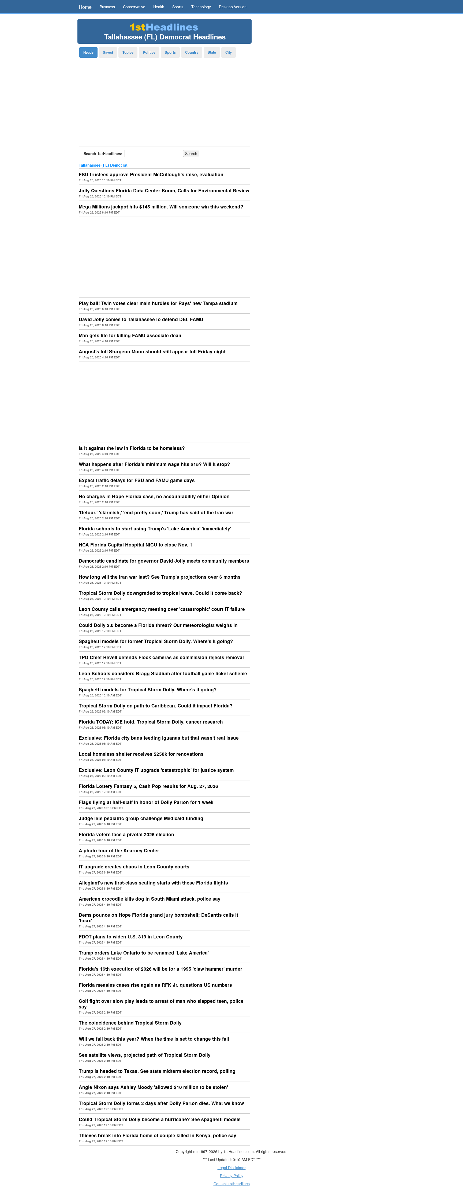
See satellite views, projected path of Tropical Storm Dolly (145, 1055)
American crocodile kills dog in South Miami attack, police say (150, 899)
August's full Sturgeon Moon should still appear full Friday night (152, 351)
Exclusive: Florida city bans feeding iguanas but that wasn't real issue (159, 738)
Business (107, 6)
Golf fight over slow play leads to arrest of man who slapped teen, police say (161, 1004)
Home (85, 6)
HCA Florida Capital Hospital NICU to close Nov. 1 (135, 544)
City (228, 52)
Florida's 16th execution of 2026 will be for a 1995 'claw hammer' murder (160, 969)
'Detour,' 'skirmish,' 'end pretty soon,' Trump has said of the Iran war (156, 512)
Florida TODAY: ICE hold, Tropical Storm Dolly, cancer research (151, 721)
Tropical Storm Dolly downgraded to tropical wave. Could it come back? (160, 593)
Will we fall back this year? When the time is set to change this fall (154, 1039)
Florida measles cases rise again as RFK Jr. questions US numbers (155, 985)
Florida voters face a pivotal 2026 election (126, 834)
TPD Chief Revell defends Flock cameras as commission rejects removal (161, 657)
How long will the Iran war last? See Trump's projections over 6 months (160, 577)
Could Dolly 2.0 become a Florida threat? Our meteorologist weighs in (158, 625)
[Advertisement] (164, 107)
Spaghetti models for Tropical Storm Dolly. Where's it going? (148, 689)
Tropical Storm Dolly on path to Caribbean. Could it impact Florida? (156, 705)
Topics (127, 52)
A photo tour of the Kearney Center (119, 850)
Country (191, 52)
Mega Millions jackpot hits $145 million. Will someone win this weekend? (161, 206)
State (212, 52)
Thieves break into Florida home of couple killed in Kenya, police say (157, 1135)
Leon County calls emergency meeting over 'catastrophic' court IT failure (162, 609)
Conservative (134, 6)
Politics (149, 52)
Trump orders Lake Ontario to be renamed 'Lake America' (144, 952)
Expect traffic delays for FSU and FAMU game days (137, 480)
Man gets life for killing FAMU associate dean (130, 335)
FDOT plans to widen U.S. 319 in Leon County (131, 936)
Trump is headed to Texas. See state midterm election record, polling (157, 1071)
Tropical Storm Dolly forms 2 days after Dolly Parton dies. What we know (161, 1103)
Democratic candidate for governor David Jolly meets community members (164, 560)
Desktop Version (233, 6)
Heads (88, 52)
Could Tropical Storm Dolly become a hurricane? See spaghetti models (160, 1119)
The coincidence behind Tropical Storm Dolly (130, 1022)
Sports (177, 6)
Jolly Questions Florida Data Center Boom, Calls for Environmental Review (164, 190)
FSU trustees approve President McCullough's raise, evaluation (151, 174)
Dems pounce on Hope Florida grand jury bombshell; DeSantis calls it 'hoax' (158, 918)
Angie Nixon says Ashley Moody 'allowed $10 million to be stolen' (153, 1087)
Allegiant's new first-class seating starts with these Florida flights (153, 882)
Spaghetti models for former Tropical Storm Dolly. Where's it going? (156, 641)
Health (158, 6)
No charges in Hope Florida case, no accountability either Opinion (154, 496)
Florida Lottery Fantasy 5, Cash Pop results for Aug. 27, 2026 (148, 786)
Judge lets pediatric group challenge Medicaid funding (141, 818)
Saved (108, 52)
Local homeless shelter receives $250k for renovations (141, 754)
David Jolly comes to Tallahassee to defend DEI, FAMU (141, 319)
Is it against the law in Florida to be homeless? (132, 448)
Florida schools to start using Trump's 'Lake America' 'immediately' (155, 528)
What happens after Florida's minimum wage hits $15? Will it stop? (154, 464)
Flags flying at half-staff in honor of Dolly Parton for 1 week (146, 802)
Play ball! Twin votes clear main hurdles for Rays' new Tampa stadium (158, 303)
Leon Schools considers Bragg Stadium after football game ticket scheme (163, 673)
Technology (201, 6)
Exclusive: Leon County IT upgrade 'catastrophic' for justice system (156, 770)
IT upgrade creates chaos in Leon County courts (134, 866)
